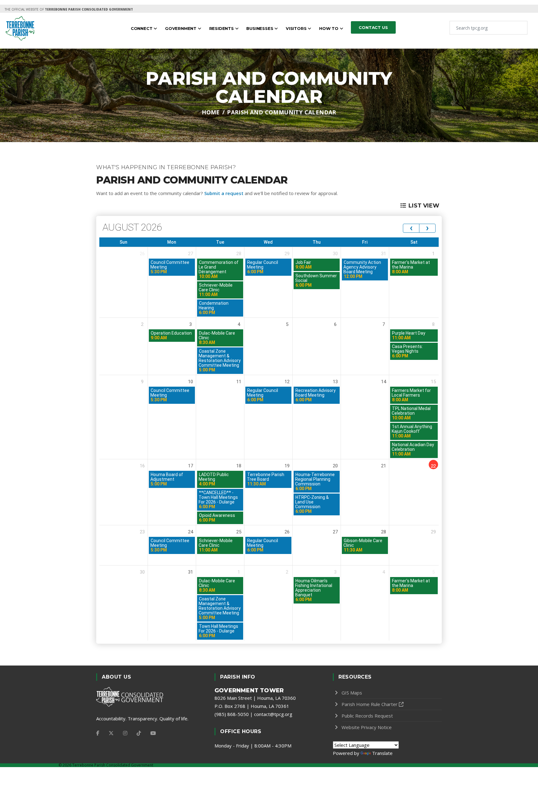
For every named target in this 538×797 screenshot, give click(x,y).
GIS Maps (352, 693)
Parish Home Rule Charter (370, 704)
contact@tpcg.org (273, 714)
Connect (142, 28)
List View (423, 205)
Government (181, 28)
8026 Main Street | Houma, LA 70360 (255, 698)
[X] (111, 733)
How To (329, 28)
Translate (382, 753)
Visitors (297, 28)
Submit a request (223, 193)
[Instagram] (125, 733)
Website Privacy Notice (367, 727)
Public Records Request (367, 716)
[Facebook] (97, 733)
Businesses (260, 28)
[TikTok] (139, 733)
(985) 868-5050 (232, 714)
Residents (222, 28)
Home (211, 112)
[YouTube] (153, 733)
